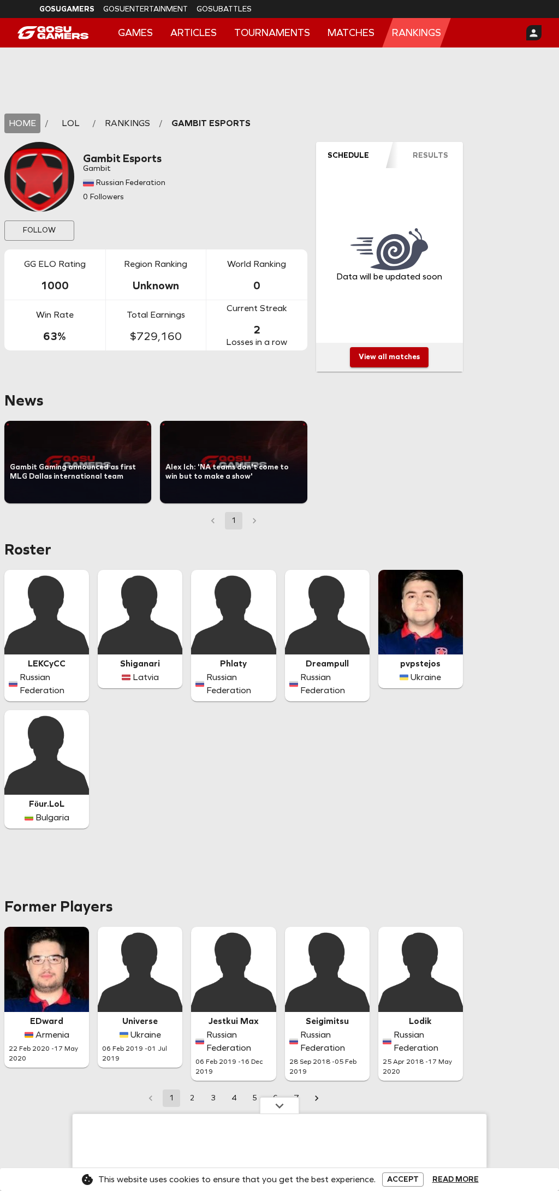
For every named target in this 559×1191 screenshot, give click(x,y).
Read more (455, 1179)
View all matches (389, 356)
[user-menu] (534, 32)
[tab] (348, 155)
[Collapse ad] (279, 1105)
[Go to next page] (316, 1098)
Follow (39, 230)
